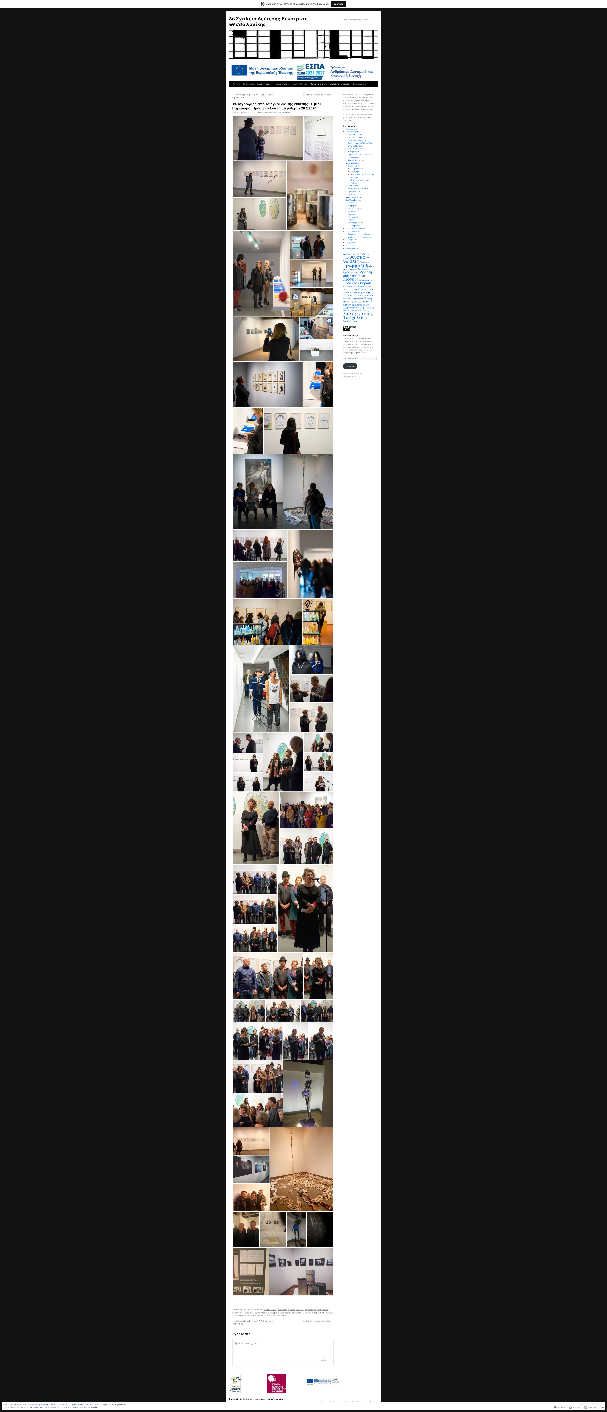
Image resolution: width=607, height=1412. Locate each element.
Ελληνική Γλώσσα (355, 146)
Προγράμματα (354, 191)
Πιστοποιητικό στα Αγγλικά (362, 174)
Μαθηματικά (353, 151)
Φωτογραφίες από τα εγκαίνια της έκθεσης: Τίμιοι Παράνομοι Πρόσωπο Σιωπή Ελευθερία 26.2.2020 (276, 105)
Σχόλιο (324, 1359)
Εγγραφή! (350, 366)
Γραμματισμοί (282, 83)
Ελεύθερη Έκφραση (340, 83)
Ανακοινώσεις (264, 83)
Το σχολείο (248, 83)
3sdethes (286, 112)
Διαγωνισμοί (353, 165)
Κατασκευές (298, 1312)
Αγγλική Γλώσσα (355, 134)
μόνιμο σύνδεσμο (279, 1315)
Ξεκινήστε (338, 4)
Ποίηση (308, 1312)
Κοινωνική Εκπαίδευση (358, 148)
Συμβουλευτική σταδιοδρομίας (361, 234)
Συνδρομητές (350, 335)
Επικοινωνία (359, 83)
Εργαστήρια (310, 1309)
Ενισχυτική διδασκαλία (358, 188)
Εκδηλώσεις (238, 1312)
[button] (268, 138)
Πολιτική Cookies (91, 1407)
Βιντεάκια (282, 1309)
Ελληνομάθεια (356, 168)
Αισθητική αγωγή (355, 137)
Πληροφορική (353, 157)
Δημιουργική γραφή (354, 197)
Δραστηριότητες (319, 83)
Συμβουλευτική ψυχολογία (359, 236)
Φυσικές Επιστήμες (356, 160)
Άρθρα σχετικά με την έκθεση (318, 94)
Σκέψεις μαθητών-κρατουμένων (358, 302)
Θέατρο (351, 214)
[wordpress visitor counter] (346, 330)
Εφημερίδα (322, 1309)
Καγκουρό (354, 171)
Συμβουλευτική (300, 83)
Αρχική (236, 83)
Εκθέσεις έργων (252, 1312)
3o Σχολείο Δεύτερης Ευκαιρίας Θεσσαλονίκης (268, 21)
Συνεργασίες (318, 1312)
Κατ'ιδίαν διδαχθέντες (355, 228)
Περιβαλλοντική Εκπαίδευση (360, 154)
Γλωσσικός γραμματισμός (359, 140)
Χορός (348, 245)
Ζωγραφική (285, 1312)
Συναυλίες (352, 194)
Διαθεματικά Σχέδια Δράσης (360, 143)
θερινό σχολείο (352, 248)
